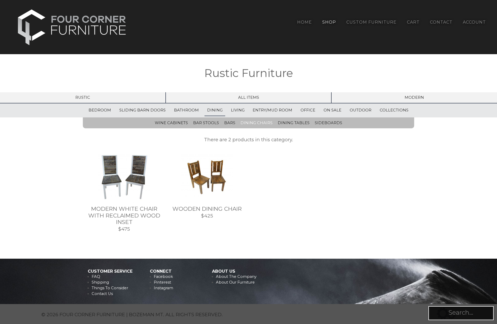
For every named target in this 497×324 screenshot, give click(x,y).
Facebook (163, 276)
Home (304, 22)
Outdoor (360, 110)
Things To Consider (110, 288)
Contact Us (102, 293)
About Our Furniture (235, 282)
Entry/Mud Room (272, 110)
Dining (215, 110)
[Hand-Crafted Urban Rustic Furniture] (72, 46)
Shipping (100, 282)
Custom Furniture (371, 22)
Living (238, 110)
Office (308, 110)
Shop (329, 22)
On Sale (332, 110)
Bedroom (100, 110)
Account (474, 22)
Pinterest (162, 282)
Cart (413, 22)
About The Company (236, 276)
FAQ (96, 276)
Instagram (163, 288)
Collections (394, 110)
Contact (441, 22)
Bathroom (186, 110)
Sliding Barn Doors (142, 110)
